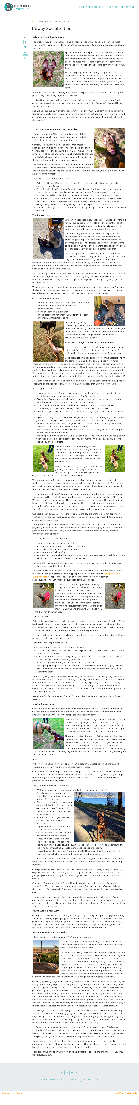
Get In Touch (128, 7)
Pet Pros (112, 7)
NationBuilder (131, 1093)
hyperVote (119, 1093)
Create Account (8, 1093)
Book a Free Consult (91, 7)
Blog (34, 21)
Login (19, 1093)
